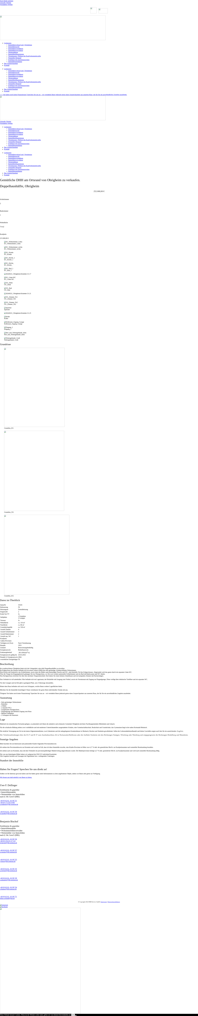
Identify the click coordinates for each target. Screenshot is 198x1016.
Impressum (104, 902)
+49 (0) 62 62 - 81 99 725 (8, 859)
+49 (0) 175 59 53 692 (7, 802)
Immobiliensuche (13, 47)
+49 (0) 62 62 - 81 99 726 (8, 839)
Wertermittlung (13, 52)
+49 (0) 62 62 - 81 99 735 (8, 869)
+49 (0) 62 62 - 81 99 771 (8, 896)
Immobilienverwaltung (15, 50)
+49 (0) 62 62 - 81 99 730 (8, 812)
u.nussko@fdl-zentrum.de (8, 852)
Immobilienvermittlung (15, 49)
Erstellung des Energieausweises (18, 60)
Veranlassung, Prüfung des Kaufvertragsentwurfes (24, 56)
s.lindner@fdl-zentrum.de (8, 889)
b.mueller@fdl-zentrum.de (8, 813)
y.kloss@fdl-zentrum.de (7, 861)
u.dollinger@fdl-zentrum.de (9, 804)
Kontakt (6, 65)
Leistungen (7, 43)
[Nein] (76, 1015)
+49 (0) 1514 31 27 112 (7, 841)
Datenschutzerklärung (114, 902)
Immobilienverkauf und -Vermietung (20, 45)
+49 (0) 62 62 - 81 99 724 (8, 887)
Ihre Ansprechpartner (11, 63)
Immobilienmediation (15, 62)
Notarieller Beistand (14, 58)
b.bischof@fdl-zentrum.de (8, 843)
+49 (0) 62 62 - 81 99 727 (8, 850)
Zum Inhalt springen (6, 1)
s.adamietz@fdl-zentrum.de (9, 880)
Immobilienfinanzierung (16, 54)
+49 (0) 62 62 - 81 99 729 (8, 878)
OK (73, 1015)
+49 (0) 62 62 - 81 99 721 (8, 801)
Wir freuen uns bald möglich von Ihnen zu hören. (16, 777)
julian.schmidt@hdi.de (7, 898)
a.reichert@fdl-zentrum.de (8, 871)
